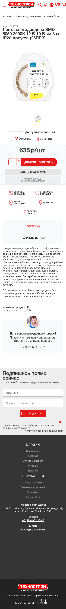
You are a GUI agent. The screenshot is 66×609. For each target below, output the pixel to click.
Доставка (33, 455)
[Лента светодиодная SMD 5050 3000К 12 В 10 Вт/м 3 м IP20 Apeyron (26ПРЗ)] (33, 76)
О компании (33, 450)
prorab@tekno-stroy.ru (33, 529)
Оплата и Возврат (33, 460)
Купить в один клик (33, 172)
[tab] (33, 226)
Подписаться (36, 413)
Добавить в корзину (38, 162)
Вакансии (33, 470)
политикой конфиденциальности (44, 430)
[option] (33, 76)
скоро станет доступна (33, 180)
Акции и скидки (33, 482)
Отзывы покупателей (33, 487)
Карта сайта (33, 497)
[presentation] (33, 226)
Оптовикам (33, 492)
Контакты (33, 465)
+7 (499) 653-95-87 (33, 347)
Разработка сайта (24, 603)
